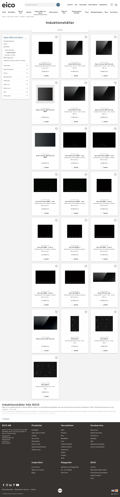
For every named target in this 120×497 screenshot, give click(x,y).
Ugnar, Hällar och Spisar (40, 12)
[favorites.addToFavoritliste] (56, 37)
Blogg (33, 473)
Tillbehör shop (36, 450)
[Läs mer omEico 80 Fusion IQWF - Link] (74, 148)
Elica (62, 436)
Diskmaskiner (53, 12)
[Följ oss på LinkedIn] (10, 485)
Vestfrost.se (64, 450)
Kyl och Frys (20, 12)
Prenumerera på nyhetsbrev (99, 473)
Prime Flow (64, 473)
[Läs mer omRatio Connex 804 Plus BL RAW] (45, 148)
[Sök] (58, 5)
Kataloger (82, 5)
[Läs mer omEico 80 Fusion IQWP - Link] (104, 148)
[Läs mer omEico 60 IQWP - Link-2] (45, 240)
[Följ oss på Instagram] (7, 485)
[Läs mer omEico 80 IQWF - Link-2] (104, 240)
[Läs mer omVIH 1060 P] (104, 331)
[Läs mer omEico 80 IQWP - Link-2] (45, 285)
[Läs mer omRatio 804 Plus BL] (74, 102)
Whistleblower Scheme (22, 489)
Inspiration (103, 5)
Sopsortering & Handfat (76, 12)
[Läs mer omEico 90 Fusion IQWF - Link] (45, 194)
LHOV (4, 12)
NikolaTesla (64, 438)
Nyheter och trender (38, 470)
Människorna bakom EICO (98, 470)
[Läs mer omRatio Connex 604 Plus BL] (104, 56)
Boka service (93, 5)
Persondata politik (7, 489)
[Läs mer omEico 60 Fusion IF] (45, 56)
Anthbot (63, 455)
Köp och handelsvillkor (98, 447)
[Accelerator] (9, 4)
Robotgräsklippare (97, 12)
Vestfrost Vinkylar (66, 444)
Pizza (87, 12)
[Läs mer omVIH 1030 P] (74, 331)
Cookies (33, 489)
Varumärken (114, 12)
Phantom (64, 433)
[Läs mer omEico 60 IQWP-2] (74, 240)
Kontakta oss (94, 436)
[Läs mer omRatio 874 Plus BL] (104, 285)
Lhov (62, 441)
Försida (4, 16)
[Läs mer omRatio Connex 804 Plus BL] (104, 102)
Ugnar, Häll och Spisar (38, 433)
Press (92, 478)
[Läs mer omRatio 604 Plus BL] (74, 56)
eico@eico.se (5, 441)
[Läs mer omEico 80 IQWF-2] (74, 285)
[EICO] (60, 490)
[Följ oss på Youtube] (17, 485)
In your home (36, 467)
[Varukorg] (116, 5)
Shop (106, 12)
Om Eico (70, 5)
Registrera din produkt (97, 444)
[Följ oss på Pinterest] (14, 485)
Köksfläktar (11, 12)
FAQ (76, 5)
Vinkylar (28, 12)
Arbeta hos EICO (96, 475)
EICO (62, 430)
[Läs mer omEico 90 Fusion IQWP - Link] (74, 194)
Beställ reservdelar (96, 433)
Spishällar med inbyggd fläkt (69, 467)
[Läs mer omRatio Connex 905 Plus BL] (45, 331)
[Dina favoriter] (111, 5)
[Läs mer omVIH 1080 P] (45, 377)
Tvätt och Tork (64, 12)
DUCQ (63, 452)
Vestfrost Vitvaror (66, 447)
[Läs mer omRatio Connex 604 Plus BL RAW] (45, 102)
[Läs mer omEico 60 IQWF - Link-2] (104, 194)
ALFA (62, 458)
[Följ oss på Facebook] (3, 485)
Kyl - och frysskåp (66, 470)
